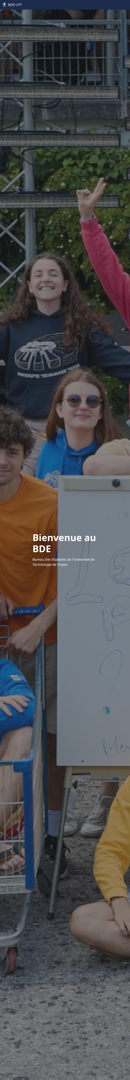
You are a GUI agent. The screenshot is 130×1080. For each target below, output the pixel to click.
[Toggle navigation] (123, 4)
